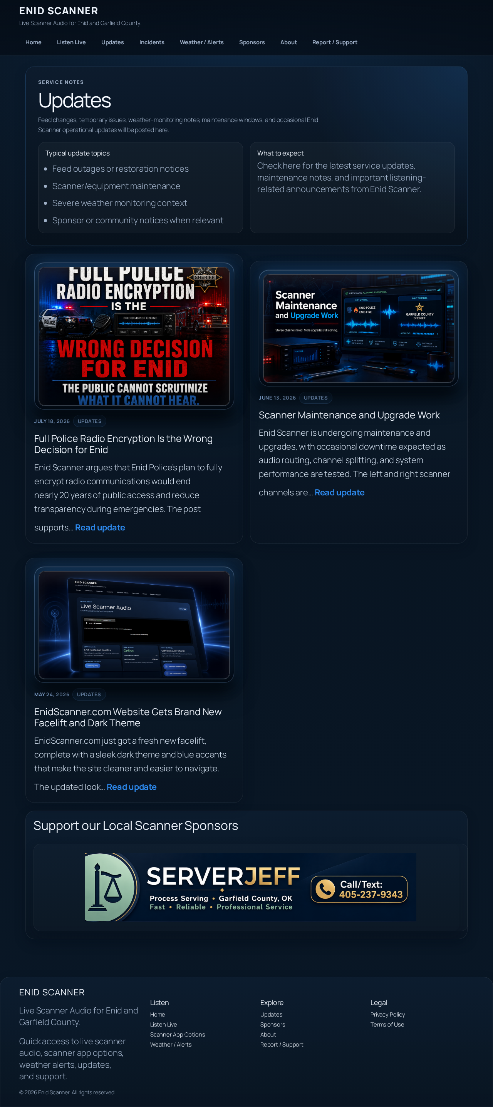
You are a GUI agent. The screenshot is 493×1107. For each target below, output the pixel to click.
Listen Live (71, 42)
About (288, 42)
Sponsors (252, 42)
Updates (112, 42)
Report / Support (334, 42)
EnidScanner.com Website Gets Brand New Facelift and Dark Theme (128, 717)
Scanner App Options (177, 1034)
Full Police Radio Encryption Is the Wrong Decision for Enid (123, 444)
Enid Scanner (58, 10)
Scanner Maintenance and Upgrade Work (349, 415)
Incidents (151, 42)
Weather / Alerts (201, 42)
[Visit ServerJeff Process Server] (246, 887)
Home (33, 42)
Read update (100, 527)
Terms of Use (387, 1024)
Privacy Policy (388, 1014)
